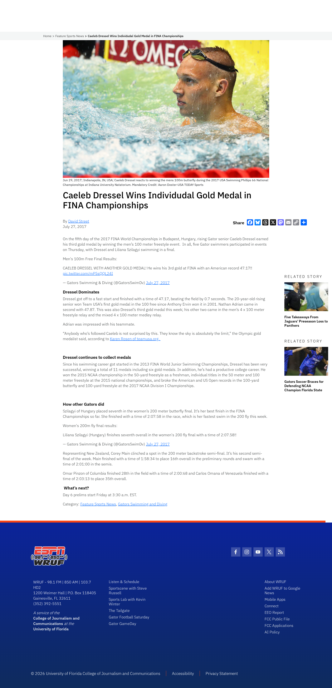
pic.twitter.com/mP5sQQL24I (88, 273)
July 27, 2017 (158, 282)
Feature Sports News (69, 36)
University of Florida (51, 628)
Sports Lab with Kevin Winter (127, 602)
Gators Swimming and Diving (142, 504)
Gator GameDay (122, 623)
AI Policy (272, 632)
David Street (78, 221)
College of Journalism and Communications (56, 621)
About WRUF (275, 581)
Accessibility (183, 673)
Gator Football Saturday (129, 617)
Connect (272, 605)
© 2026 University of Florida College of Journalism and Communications (95, 673)
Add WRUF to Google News (282, 590)
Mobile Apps (275, 599)
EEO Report (274, 612)
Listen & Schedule (124, 581)
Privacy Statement (222, 673)
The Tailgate (119, 610)
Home (47, 36)
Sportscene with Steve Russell (128, 590)
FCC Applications (279, 625)
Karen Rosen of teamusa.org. (135, 338)
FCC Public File (277, 619)
